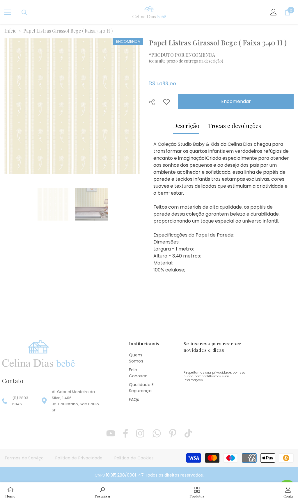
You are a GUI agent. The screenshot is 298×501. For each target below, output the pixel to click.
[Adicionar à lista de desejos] (166, 102)
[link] (102, 492)
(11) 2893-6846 (21, 401)
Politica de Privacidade (79, 458)
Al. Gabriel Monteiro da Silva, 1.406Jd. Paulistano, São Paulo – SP (77, 401)
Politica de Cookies (134, 458)
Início (10, 31)
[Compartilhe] (154, 102)
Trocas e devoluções (234, 125)
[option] (72, 106)
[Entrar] (273, 12)
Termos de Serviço (24, 458)
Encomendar (236, 101)
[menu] (7, 12)
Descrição (186, 125)
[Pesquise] (24, 12)
